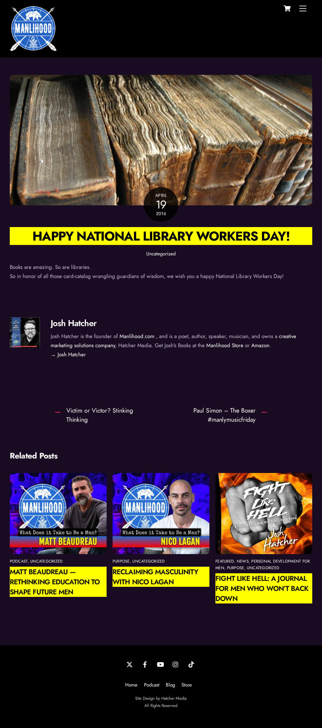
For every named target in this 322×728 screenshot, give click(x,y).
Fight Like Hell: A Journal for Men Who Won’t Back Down (261, 588)
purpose (121, 561)
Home (131, 684)
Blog (170, 684)
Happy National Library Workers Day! (161, 236)
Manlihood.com (136, 336)
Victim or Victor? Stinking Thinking (99, 415)
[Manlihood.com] (33, 49)
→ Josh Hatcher (68, 354)
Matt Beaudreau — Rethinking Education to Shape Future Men (55, 582)
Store (186, 684)
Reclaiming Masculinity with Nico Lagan (155, 577)
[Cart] (287, 8)
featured (224, 561)
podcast (19, 561)
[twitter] (129, 663)
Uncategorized (161, 253)
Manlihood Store (224, 345)
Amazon (260, 345)
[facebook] (145, 663)
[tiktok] (191, 663)
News (243, 561)
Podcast (151, 684)
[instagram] (175, 663)
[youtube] (160, 663)
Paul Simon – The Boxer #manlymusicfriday (224, 415)
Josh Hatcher (74, 323)
